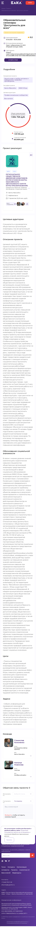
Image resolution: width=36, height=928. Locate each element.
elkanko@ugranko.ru (8, 885)
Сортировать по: (7, 801)
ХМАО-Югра (23, 88)
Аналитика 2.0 (24, 870)
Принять (9, 840)
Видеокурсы (16, 873)
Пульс (3, 867)
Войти (30, 2)
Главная (3, 8)
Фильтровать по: (7, 794)
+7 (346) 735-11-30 (6, 882)
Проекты (8, 8)
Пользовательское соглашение (17, 923)
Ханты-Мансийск (10, 88)
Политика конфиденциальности (17, 921)
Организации (22, 867)
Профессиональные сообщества (16, 95)
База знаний (5, 873)
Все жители (8, 98)
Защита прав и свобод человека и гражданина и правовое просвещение (16, 80)
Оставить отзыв (13, 60)
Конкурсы (11, 867)
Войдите (8, 815)
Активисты (5, 870)
